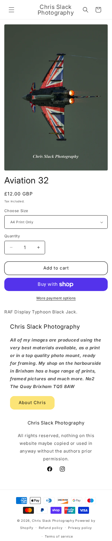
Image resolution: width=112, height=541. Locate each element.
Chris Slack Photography (53, 521)
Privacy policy (80, 528)
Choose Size (16, 210)
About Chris (32, 402)
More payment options (56, 298)
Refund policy (50, 528)
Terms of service (59, 536)
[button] (11, 9)
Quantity (12, 236)
